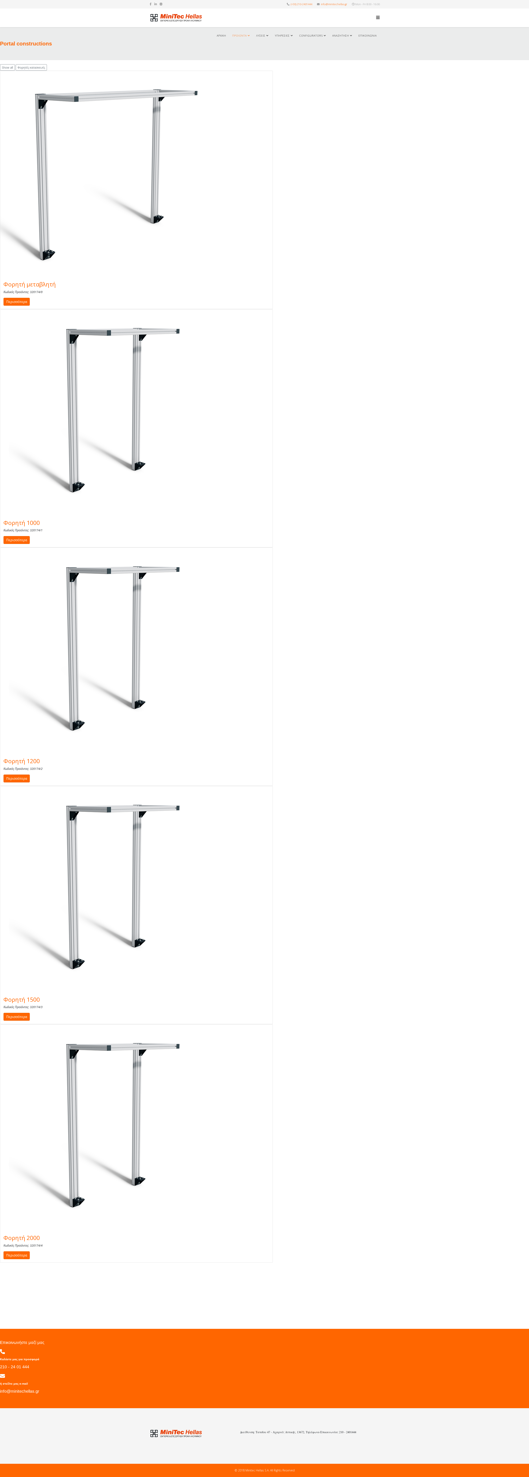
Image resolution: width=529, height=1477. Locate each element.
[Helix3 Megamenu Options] (378, 17)
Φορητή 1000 (22, 523)
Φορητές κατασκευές (31, 67)
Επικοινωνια (368, 35)
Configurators (311, 35)
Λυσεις (260, 35)
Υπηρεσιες (282, 35)
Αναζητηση (340, 35)
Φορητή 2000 (22, 1238)
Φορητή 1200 (22, 761)
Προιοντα (239, 35)
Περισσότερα (16, 301)
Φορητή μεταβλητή (30, 284)
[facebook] (150, 4)
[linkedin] (155, 4)
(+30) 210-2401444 (301, 4)
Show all (7, 67)
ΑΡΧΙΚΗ (221, 35)
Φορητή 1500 (22, 999)
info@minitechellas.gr (334, 4)
